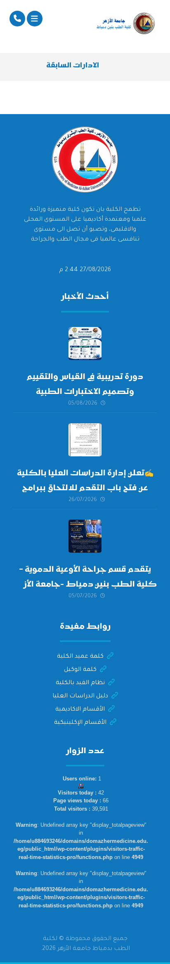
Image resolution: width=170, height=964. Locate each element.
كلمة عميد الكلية (80, 657)
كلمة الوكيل (80, 670)
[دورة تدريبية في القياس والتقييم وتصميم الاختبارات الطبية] (85, 343)
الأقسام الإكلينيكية (80, 723)
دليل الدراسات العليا (80, 696)
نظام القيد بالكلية (80, 683)
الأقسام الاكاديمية (80, 709)
